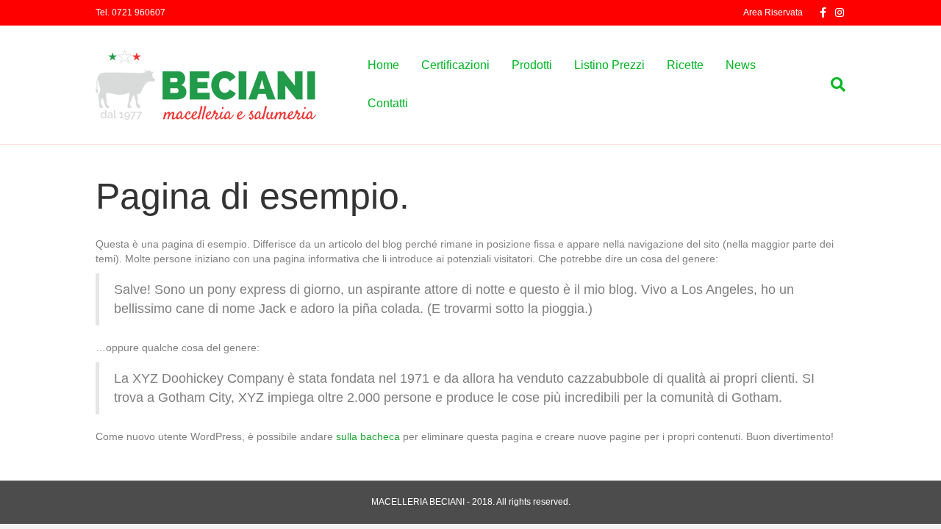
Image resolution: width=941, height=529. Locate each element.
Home (383, 65)
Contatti (388, 103)
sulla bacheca (368, 436)
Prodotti (532, 65)
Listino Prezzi (609, 65)
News (741, 65)
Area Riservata (773, 12)
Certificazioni (455, 65)
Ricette (685, 65)
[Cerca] (832, 84)
